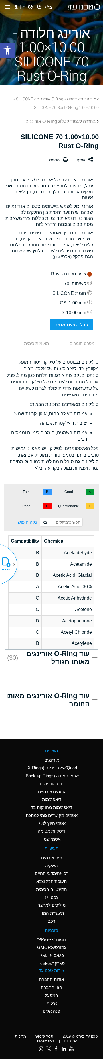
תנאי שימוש (44, 1036)
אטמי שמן (51, 839)
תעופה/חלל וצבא (51, 881)
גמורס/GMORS (51, 947)
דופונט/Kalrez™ (51, 939)
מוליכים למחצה (51, 905)
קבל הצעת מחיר (71, 324)
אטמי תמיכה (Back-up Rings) (51, 775)
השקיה (51, 865)
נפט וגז (51, 897)
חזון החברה (51, 987)
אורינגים (51, 760)
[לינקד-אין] (63, 1048)
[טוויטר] (48, 1048)
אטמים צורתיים (51, 791)
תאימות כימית (36, 343)
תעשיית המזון (51, 913)
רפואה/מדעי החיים (51, 873)
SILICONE (24, 98)
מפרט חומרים (82, 343)
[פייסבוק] (56, 1048)
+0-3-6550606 (38, 7)
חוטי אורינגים (52, 783)
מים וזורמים (51, 857)
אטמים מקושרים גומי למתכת (52, 815)
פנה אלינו (51, 1011)
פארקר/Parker (52, 963)
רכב (51, 921)
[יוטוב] (71, 1048)
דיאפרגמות (51, 799)
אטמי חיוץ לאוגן (51, 823)
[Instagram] (41, 1048)
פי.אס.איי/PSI (51, 955)
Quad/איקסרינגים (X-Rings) (51, 767)
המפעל (51, 995)
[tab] (76, 343)
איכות (52, 1003)
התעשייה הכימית (51, 889)
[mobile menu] (7, 7)
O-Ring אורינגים (50, 98)
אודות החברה (51, 979)
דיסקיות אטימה (51, 831)
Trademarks (45, 1041)
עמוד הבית (89, 98)
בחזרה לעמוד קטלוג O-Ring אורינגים (60, 121)
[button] (8, 564)
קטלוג (72, 98)
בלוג (48, 7)
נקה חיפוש (27, 522)
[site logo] (83, 7)
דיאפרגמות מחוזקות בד (51, 807)
